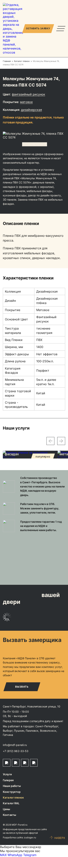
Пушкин (19, 730)
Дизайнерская (31, 110)
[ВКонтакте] (25, 763)
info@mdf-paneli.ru (15, 745)
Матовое (26, 102)
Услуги (7, 774)
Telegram (29, 855)
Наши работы (12, 785)
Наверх (59, 837)
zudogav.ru (30, 837)
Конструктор (12, 791)
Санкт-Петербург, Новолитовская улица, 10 (31, 706)
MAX (3, 855)
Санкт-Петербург (46, 726)
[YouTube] (34, 763)
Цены (6, 809)
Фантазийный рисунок (28, 94)
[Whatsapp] (15, 763)
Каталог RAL (11, 803)
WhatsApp (15, 855)
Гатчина (8, 734)
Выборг (7, 730)
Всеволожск (48, 730)
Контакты (9, 814)
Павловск (32, 730)
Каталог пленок (13, 797)
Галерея (8, 780)
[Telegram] (6, 763)
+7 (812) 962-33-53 (16, 751)
